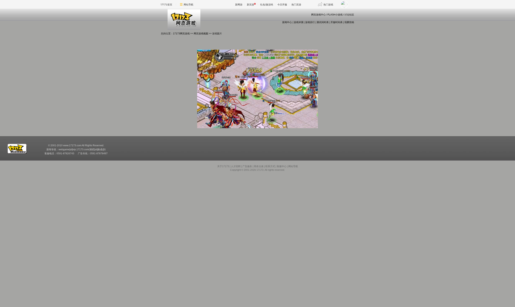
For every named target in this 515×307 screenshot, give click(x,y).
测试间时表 (323, 22)
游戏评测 (298, 22)
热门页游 (296, 4)
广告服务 (247, 166)
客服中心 (281, 166)
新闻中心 (287, 22)
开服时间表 (337, 22)
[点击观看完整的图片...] (257, 127)
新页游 (250, 4)
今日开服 (282, 4)
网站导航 (188, 4)
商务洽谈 (259, 166)
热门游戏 (328, 4)
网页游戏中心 (318, 14)
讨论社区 (349, 14)
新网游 (238, 4)
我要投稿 (349, 22)
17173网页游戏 (181, 33)
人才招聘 (236, 166)
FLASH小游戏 (335, 14)
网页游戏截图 (201, 33)
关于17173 (223, 166)
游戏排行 (310, 22)
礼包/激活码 (266, 4)
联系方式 (270, 166)
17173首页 (166, 4)
